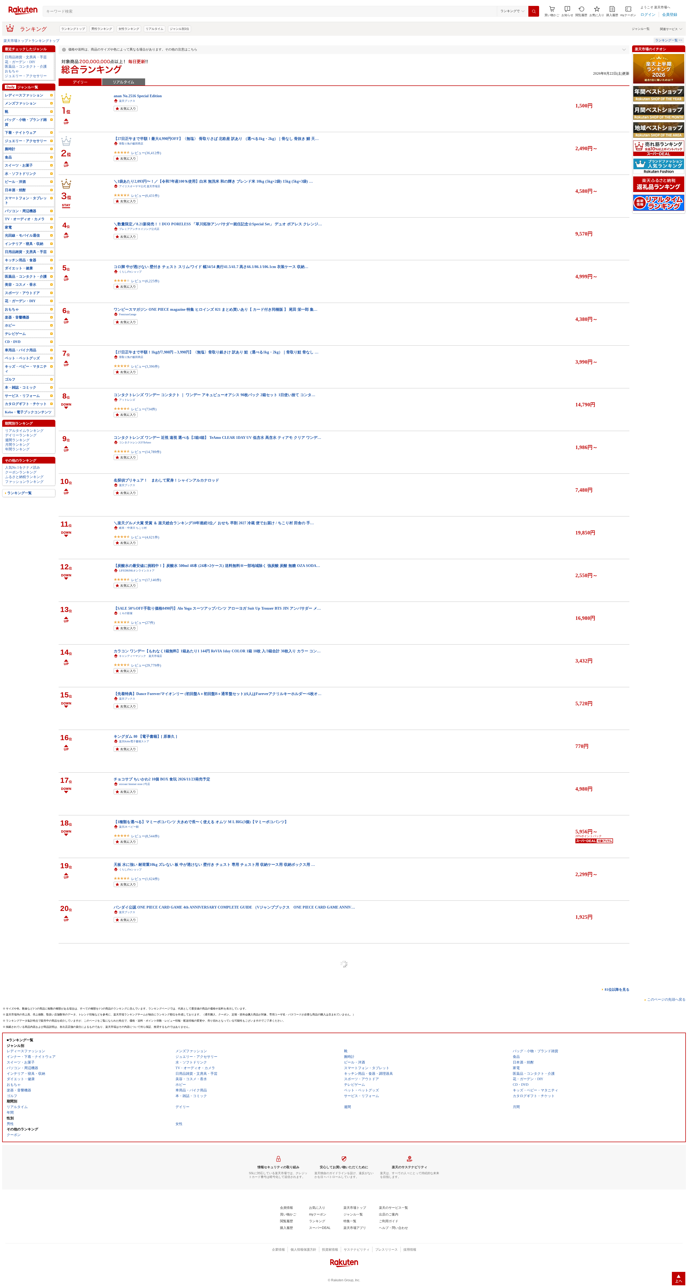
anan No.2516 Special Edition (138, 96)
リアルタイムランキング (24, 431)
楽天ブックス (127, 100)
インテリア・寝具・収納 (24, 244)
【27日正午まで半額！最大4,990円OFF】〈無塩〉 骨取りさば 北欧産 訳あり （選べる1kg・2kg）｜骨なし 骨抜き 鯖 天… (216, 138)
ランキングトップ (73, 28)
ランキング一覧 (19, 493)
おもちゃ (12, 71)
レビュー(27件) (143, 623)
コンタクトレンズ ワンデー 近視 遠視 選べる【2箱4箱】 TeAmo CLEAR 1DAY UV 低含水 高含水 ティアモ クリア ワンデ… (217, 437)
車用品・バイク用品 (20, 350)
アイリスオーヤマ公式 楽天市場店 (139, 186)
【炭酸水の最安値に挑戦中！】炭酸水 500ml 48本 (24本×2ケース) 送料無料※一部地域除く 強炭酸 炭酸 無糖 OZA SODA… (217, 565)
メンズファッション (20, 103)
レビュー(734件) (143, 409)
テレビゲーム (15, 334)
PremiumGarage (127, 314)
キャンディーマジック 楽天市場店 (140, 655)
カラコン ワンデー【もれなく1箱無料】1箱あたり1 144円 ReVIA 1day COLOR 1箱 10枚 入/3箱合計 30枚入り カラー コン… (217, 651)
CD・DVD (12, 342)
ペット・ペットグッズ (22, 358)
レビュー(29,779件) (146, 665)
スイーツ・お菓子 (19, 165)
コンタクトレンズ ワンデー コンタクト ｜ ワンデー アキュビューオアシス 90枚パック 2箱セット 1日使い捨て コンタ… (214, 395)
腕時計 (10, 149)
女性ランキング (129, 28)
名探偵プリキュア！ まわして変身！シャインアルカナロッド (166, 480)
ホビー (10, 325)
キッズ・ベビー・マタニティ (26, 368)
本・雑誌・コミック (20, 387)
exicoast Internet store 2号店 (134, 784)
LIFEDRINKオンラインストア (137, 570)
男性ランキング (101, 28)
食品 (8, 157)
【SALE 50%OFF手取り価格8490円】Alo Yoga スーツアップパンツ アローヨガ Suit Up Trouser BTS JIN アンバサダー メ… (217, 608)
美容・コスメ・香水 (20, 285)
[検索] (533, 11)
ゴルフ (10, 379)
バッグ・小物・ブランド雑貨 (26, 122)
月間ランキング (17, 445)
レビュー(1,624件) (145, 879)
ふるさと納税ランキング (24, 477)
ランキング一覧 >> (668, 40)
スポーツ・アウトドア (22, 293)
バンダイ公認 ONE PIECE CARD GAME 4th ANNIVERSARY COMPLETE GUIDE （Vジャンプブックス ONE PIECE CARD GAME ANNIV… (234, 907)
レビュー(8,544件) (145, 836)
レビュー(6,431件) (145, 196)
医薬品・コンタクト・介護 (26, 66)
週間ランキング (17, 440)
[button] (567, 11)
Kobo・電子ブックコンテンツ (28, 412)
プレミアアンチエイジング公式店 (139, 228)
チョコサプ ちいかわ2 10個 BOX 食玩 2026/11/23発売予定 (162, 779)
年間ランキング (17, 449)
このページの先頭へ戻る (666, 999)
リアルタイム (154, 28)
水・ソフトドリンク (20, 174)
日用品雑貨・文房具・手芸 (26, 57)
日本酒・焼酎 (15, 190)
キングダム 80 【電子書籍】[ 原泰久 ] (145, 736)
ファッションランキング (24, 482)
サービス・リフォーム (22, 396)
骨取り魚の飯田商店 (131, 143)
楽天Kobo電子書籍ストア (134, 741)
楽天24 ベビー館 (129, 826)
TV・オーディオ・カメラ (25, 219)
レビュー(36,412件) (146, 153)
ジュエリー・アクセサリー (26, 76)
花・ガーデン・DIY (20, 62)
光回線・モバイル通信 (22, 235)
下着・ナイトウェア (20, 133)
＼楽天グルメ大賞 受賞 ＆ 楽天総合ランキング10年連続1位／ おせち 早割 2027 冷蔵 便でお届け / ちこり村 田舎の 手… (214, 523)
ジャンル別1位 (179, 28)
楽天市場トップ (15, 41)
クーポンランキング (21, 472)
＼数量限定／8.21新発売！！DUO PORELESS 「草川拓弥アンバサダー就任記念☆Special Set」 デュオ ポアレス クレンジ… (218, 224)
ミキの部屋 (125, 613)
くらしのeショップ (130, 271)
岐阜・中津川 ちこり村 (133, 527)
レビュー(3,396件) (145, 366)
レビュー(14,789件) (146, 452)
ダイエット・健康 (19, 268)
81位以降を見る (617, 989)
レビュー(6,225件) (145, 281)
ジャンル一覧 (641, 28)
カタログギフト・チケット (26, 404)
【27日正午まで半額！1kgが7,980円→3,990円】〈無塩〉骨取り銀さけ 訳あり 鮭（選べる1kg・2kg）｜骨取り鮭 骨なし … (216, 352)
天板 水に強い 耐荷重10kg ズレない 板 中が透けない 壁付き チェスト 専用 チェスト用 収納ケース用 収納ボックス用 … (214, 864)
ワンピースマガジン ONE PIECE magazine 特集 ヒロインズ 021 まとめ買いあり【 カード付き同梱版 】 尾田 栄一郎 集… (215, 309)
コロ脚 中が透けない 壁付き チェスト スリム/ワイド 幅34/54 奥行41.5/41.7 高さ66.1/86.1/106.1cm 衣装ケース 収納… (211, 267)
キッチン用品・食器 (20, 260)
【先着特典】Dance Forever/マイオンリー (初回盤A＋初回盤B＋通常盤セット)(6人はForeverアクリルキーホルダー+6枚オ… (217, 694)
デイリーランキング (21, 435)
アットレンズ (127, 399)
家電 (8, 227)
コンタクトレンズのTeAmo (135, 442)
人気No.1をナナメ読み (22, 467)
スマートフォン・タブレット (26, 200)
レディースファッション (24, 95)
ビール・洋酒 (15, 182)
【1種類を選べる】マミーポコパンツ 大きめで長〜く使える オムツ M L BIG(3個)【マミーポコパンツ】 (201, 822)
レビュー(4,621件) (145, 537)
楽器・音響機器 (17, 317)
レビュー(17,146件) (146, 580)
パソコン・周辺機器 (20, 211)
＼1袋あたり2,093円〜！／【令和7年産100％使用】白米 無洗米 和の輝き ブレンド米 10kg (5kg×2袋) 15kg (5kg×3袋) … (213, 181)
